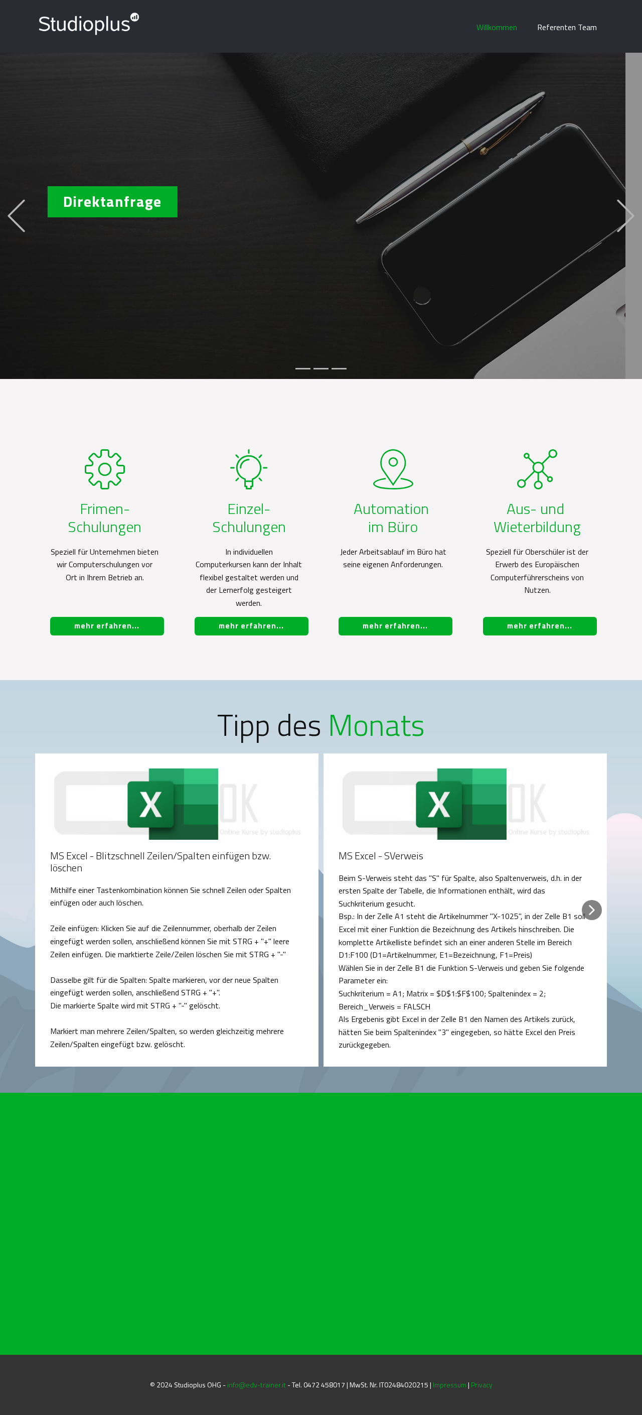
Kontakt (475, 354)
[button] (16, 215)
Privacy (482, 1384)
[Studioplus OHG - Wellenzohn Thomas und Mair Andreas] (88, 23)
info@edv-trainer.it (256, 1384)
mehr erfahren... (106, 625)
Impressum (449, 1384)
